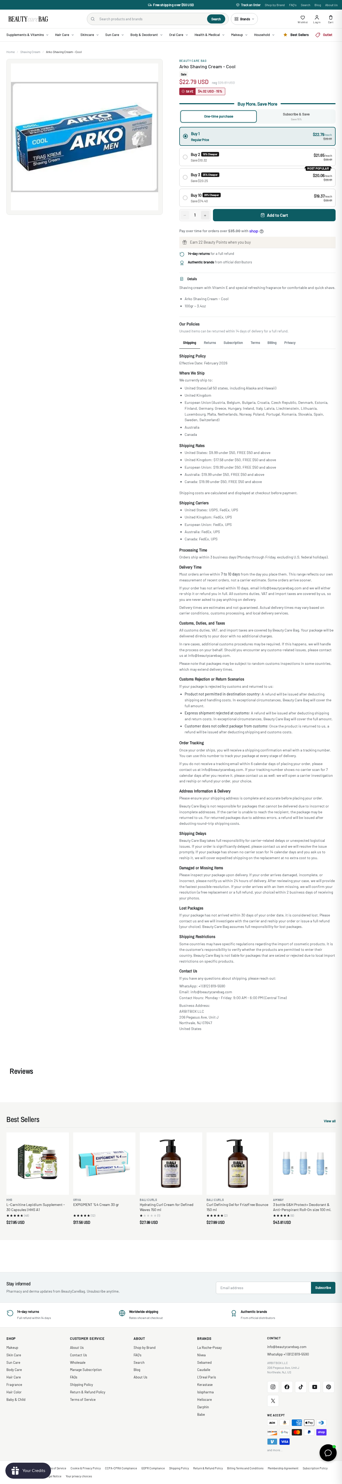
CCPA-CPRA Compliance (121, 1468)
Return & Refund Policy (87, 1392)
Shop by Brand (275, 5)
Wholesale (78, 1362)
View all (330, 1121)
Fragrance (14, 1384)
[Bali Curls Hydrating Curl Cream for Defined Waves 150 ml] (171, 1163)
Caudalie (203, 1370)
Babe (201, 1414)
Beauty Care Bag (193, 60)
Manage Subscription (86, 1370)
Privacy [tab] (290, 342)
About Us (331, 5)
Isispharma (205, 1392)
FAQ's (293, 5)
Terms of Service (83, 1399)
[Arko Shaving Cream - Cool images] (84, 137)
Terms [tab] (255, 342)
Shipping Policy (81, 1384)
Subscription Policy (315, 1468)
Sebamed (204, 1362)
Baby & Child (15, 1399)
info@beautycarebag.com (286, 1347)
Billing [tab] (272, 342)
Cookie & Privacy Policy (86, 1468)
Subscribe (323, 1287)
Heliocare (204, 1399)
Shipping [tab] (189, 342)
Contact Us (78, 1355)
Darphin (203, 1407)
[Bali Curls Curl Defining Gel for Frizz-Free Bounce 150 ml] (238, 1163)
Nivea (201, 1355)
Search (305, 5)
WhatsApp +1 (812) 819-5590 (288, 1354)
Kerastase (205, 1384)
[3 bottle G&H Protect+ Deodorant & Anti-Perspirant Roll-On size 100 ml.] (304, 1163)
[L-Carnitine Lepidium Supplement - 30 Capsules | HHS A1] (37, 1163)
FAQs (73, 1377)
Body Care (14, 1370)
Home (10, 52)
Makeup (12, 1347)
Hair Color (14, 1392)
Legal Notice (53, 1476)
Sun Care (13, 1362)
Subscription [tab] (233, 342)
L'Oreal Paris (206, 1377)
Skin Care (13, 1355)
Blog (317, 5)
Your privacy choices (79, 1476)
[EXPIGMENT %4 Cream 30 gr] (104, 1163)
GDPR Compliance (153, 1468)
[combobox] (151, 19)
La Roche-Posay (209, 1347)
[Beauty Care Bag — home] (27, 19)
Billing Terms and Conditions (245, 1468)
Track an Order (251, 5)
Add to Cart (277, 215)
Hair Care (13, 1377)
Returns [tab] (210, 342)
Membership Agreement (283, 1468)
